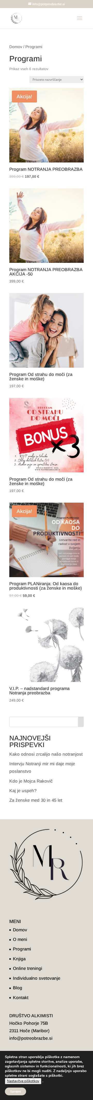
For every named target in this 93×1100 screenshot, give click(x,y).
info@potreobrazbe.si (30, 1038)
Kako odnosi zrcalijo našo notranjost (46, 754)
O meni (20, 939)
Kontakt (20, 997)
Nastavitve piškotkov (23, 1081)
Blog (17, 987)
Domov (15, 46)
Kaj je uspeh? (23, 790)
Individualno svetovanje (36, 978)
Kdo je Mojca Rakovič (31, 781)
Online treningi (27, 968)
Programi (22, 949)
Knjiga (19, 958)
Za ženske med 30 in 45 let (35, 800)
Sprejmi (15, 1091)
